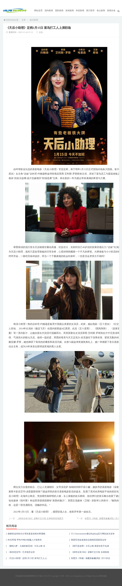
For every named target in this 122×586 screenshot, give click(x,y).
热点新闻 (101, 10)
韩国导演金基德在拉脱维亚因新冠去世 (88, 540)
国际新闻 (59, 10)
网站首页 (38, 10)
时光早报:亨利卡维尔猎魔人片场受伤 (25, 540)
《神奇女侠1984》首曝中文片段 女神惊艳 (90, 552)
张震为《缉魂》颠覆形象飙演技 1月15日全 (90, 558)
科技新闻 (80, 10)
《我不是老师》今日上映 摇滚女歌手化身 (90, 546)
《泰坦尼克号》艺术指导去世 (21, 552)
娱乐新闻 (34, 20)
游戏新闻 (69, 10)
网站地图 (103, 576)
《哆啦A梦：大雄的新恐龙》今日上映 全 (26, 546)
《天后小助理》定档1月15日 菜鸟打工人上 (27, 558)
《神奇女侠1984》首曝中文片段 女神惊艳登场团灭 (40, 518)
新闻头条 (111, 10)
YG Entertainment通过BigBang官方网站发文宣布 (93, 534)
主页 (23, 20)
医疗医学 (90, 10)
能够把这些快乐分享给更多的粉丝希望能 (26, 534)
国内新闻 (49, 10)
